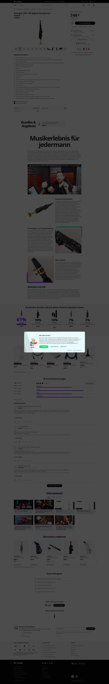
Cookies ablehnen (54, 346)
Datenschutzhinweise (77, 350)
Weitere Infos (63, 346)
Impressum (69, 350)
